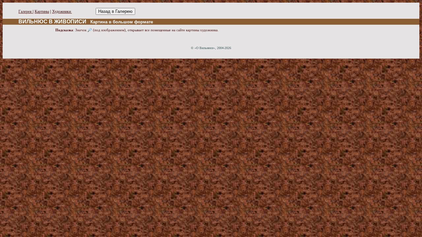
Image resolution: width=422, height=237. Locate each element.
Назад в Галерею (115, 11)
